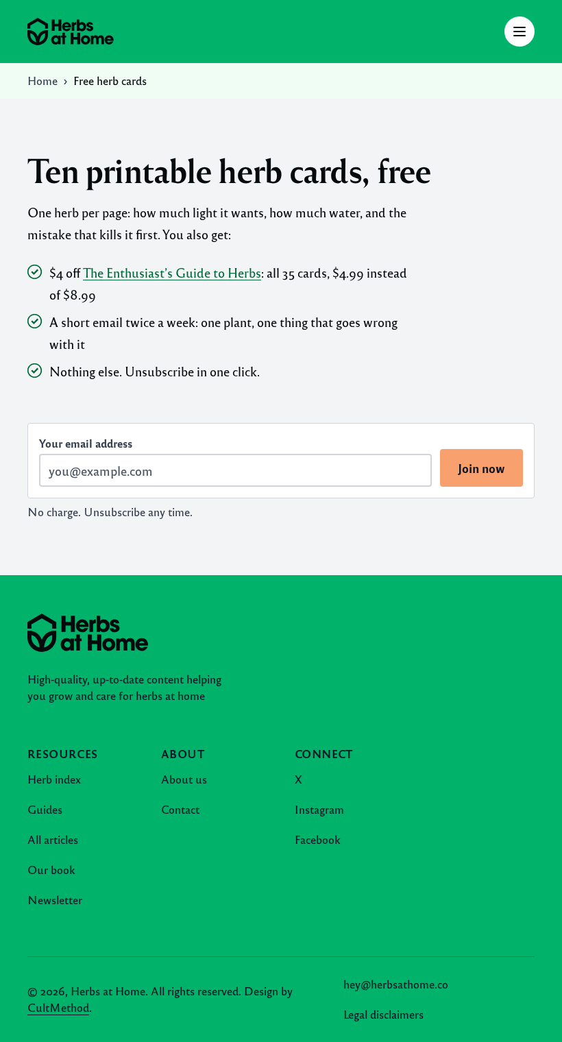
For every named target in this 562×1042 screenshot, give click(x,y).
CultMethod (58, 1007)
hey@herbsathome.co (395, 984)
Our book (51, 869)
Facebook (318, 839)
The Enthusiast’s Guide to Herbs (172, 272)
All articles (52, 839)
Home (42, 80)
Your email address (85, 442)
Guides (44, 809)
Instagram (319, 809)
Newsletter (54, 900)
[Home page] (70, 31)
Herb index (54, 779)
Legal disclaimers (383, 1014)
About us (184, 779)
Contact (180, 809)
